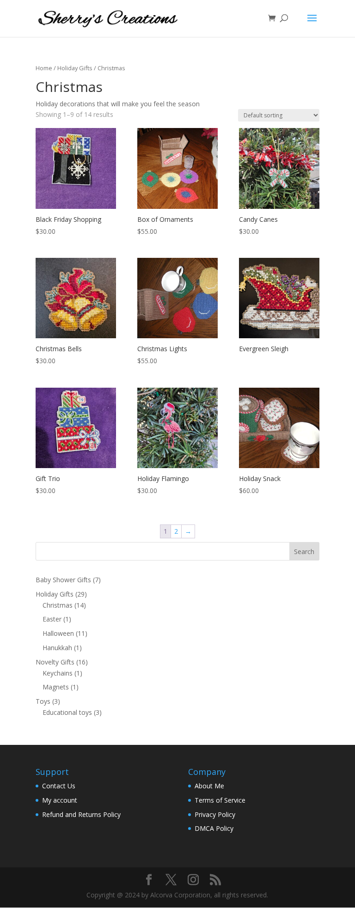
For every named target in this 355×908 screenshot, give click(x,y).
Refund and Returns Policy (81, 814)
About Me (209, 785)
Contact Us (58, 785)
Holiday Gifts (74, 68)
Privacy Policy (215, 814)
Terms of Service (220, 800)
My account (59, 800)
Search (304, 551)
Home (44, 68)
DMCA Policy (214, 828)
